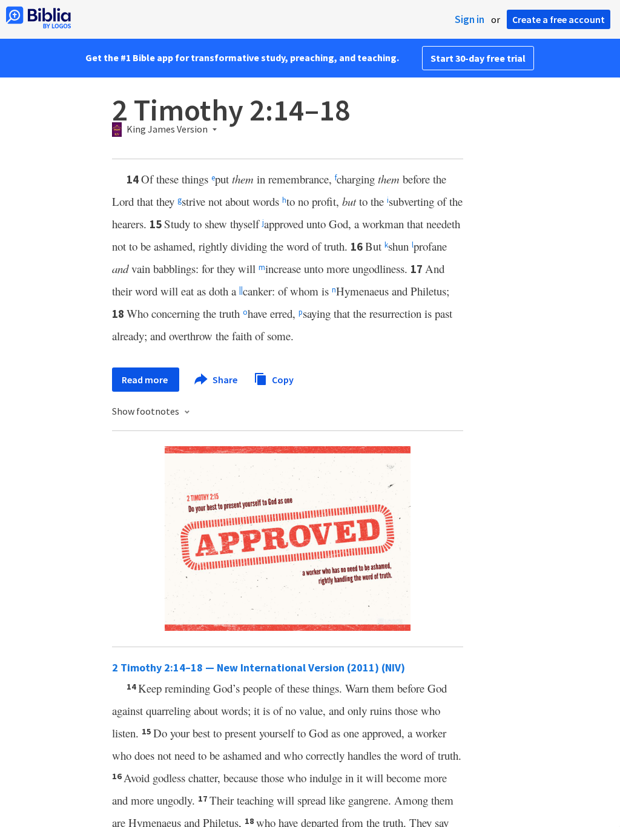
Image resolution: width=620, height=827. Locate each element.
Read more (146, 380)
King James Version (167, 129)
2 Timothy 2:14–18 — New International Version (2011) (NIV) (258, 667)
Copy (282, 379)
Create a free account (558, 19)
